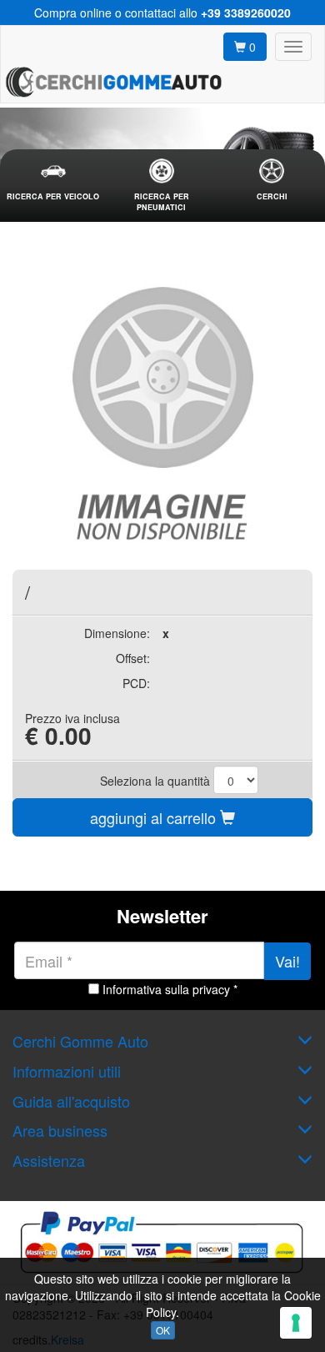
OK (163, 1330)
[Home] (113, 82)
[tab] (53, 180)
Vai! (287, 961)
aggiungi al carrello (155, 817)
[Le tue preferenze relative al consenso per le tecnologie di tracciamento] (296, 1323)
